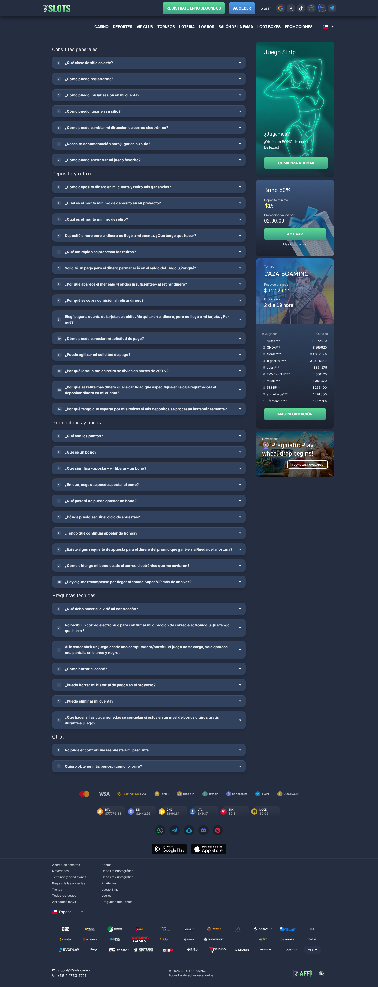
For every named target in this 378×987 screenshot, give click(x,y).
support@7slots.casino (73, 970)
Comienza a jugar (296, 163)
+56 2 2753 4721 (71, 975)
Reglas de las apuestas (68, 883)
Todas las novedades (307, 464)
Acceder (242, 8)
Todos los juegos (64, 895)
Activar (295, 234)
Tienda (57, 889)
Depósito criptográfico (117, 871)
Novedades (60, 871)
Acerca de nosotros (66, 865)
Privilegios (109, 883)
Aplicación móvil (64, 902)
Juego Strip (110, 889)
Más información (295, 244)
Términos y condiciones (69, 877)
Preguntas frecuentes (117, 902)
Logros (106, 895)
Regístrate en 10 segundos (194, 8)
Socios (106, 865)
